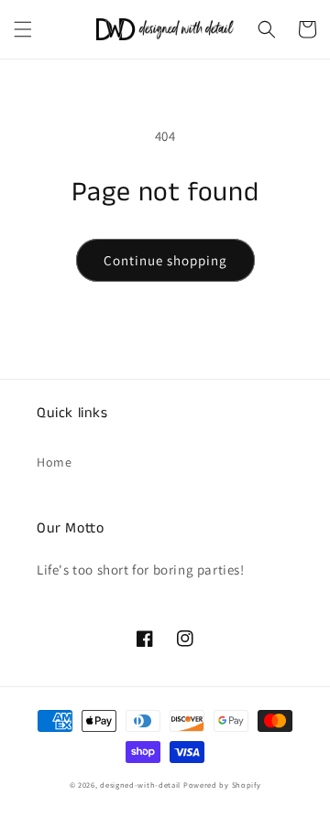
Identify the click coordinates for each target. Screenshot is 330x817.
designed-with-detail (140, 784)
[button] (23, 29)
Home (54, 462)
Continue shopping (165, 260)
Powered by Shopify (222, 784)
